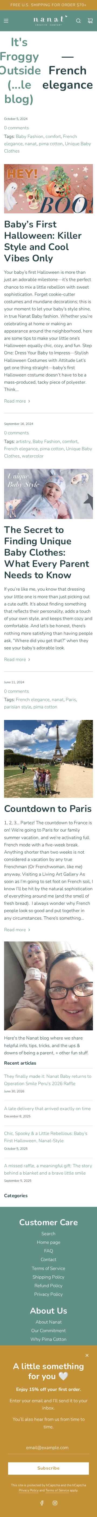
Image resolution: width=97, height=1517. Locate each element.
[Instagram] (55, 1503)
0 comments (16, 128)
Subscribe (48, 1468)
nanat (31, 144)
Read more (15, 401)
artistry (23, 441)
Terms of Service (57, 1490)
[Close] (87, 1355)
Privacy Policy (29, 1490)
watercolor (33, 456)
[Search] (78, 21)
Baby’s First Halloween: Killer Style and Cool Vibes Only (43, 241)
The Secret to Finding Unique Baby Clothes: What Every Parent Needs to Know (46, 552)
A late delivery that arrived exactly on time (47, 1109)
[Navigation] (6, 21)
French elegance (21, 449)
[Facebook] (42, 1503)
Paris (71, 700)
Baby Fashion (29, 136)
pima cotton (51, 144)
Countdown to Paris (48, 808)
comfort (53, 136)
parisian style (17, 707)
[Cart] (90, 21)
